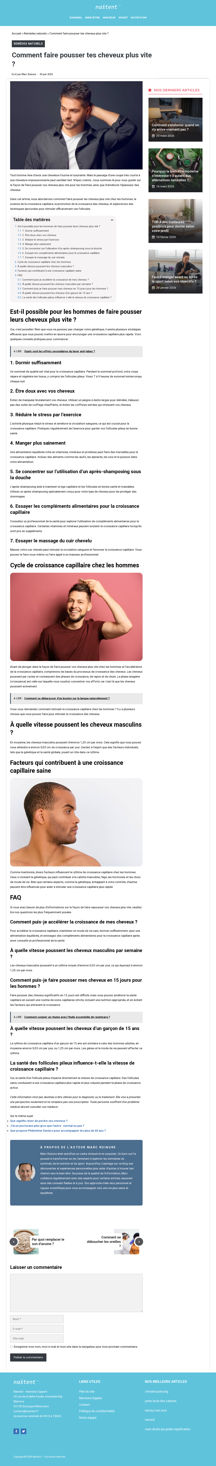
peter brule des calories (161, 1401)
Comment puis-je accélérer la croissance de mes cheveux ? (55, 279)
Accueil (16, 33)
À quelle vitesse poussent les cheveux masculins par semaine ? (57, 284)
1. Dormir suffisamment (35, 230)
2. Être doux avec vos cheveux (39, 235)
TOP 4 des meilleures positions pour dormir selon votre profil (173, 226)
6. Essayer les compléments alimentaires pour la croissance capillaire (61, 253)
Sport (123, 17)
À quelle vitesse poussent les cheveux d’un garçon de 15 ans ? (57, 293)
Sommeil (76, 17)
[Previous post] (13, 1242)
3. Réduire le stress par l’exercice (40, 239)
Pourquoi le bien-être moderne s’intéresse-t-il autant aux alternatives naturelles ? (175, 175)
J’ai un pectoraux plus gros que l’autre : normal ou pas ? (47, 1125)
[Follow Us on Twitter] (23, 1431)
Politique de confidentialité (97, 1411)
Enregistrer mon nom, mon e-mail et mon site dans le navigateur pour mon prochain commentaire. (76, 1346)
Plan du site (87, 1391)
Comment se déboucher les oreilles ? (104, 1241)
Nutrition (138, 17)
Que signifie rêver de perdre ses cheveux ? (39, 1120)
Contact (84, 1404)
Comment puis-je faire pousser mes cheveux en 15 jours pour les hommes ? (65, 288)
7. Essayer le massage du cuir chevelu (43, 257)
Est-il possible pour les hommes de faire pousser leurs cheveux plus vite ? (59, 226)
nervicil (150, 1419)
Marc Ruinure (29, 74)
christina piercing (156, 1391)
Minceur (109, 17)
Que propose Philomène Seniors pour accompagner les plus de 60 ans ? (58, 1130)
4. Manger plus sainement (36, 244)
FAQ (20, 275)
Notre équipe (88, 1417)
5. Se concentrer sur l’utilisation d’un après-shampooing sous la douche (62, 248)
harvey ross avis (156, 1410)
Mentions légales (90, 1398)
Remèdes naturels (35, 33)
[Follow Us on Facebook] (16, 1431)
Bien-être (92, 17)
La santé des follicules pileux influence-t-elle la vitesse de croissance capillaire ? (67, 297)
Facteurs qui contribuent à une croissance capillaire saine (49, 270)
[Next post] (139, 1242)
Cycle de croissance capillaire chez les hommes (44, 261)
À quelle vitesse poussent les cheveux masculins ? (46, 266)
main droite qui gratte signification (167, 1429)
